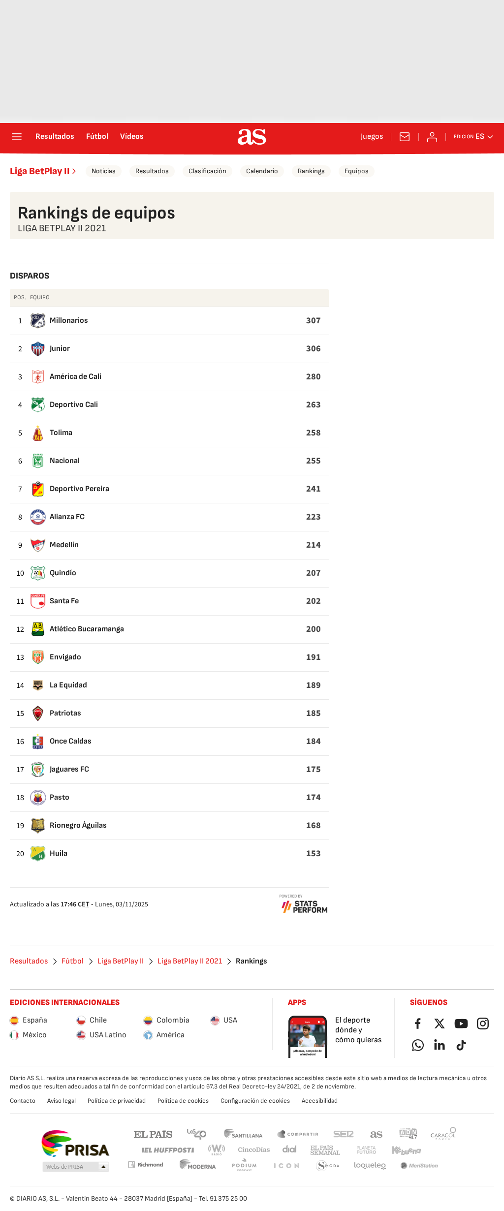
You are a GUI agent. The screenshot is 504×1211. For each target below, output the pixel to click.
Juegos (372, 136)
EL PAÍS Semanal (325, 1150)
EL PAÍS (153, 1133)
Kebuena (406, 1150)
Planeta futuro (366, 1150)
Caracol (443, 1133)
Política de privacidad (117, 1101)
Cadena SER (343, 1133)
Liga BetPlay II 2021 (190, 961)
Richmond (145, 1164)
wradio (217, 1150)
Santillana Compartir (297, 1133)
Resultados (54, 137)
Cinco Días (254, 1150)
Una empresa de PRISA (75, 1143)
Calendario (262, 171)
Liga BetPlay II (40, 171)
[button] (76, 1167)
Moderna (198, 1166)
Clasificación (207, 171)
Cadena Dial (290, 1150)
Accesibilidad (320, 1101)
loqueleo (370, 1166)
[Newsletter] (404, 137)
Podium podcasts (244, 1166)
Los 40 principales (196, 1133)
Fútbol (97, 137)
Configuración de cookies (255, 1101)
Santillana (243, 1133)
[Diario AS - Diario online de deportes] (252, 137)
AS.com (376, 1133)
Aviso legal (61, 1101)
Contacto (22, 1101)
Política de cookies (183, 1101)
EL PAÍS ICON (286, 1166)
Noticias (104, 171)
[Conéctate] (432, 137)
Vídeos (132, 137)
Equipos (357, 171)
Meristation (419, 1166)
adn (408, 1133)
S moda (328, 1166)
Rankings (311, 171)
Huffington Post (167, 1150)
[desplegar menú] (17, 137)
